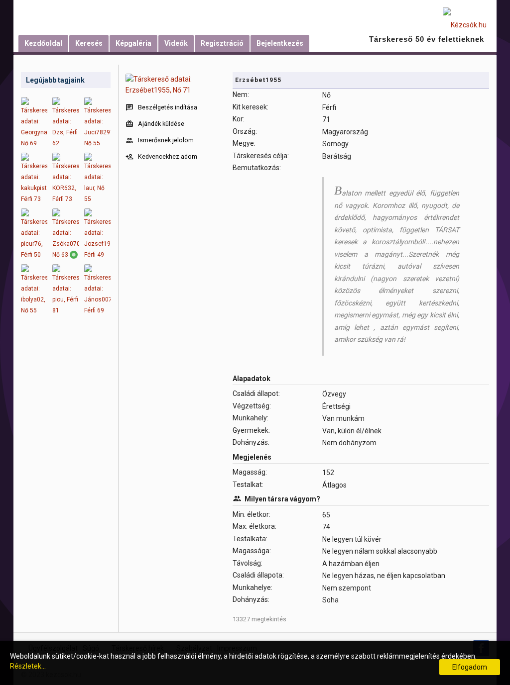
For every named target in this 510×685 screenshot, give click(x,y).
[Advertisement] (66, 477)
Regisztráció (222, 43)
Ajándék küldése (161, 123)
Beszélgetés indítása (167, 107)
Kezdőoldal (43, 43)
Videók (176, 43)
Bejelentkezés (279, 43)
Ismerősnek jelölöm (166, 140)
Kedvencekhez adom (167, 156)
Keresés (89, 43)
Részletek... (28, 666)
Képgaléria (133, 43)
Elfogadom (469, 667)
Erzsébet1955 (258, 80)
